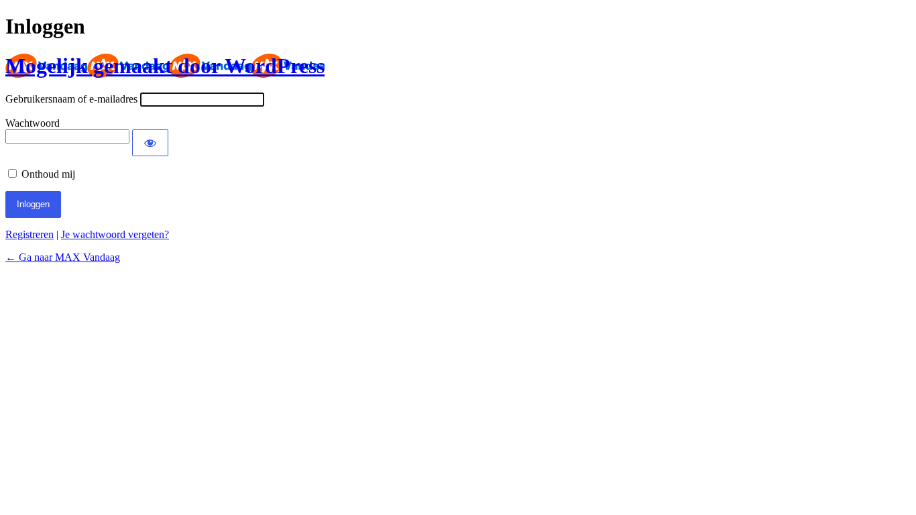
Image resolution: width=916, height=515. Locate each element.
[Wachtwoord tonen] (150, 142)
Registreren (29, 234)
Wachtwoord (32, 123)
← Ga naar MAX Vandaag (62, 257)
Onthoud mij (48, 174)
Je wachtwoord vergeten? (115, 234)
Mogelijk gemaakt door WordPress (165, 66)
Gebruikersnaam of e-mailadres (71, 99)
